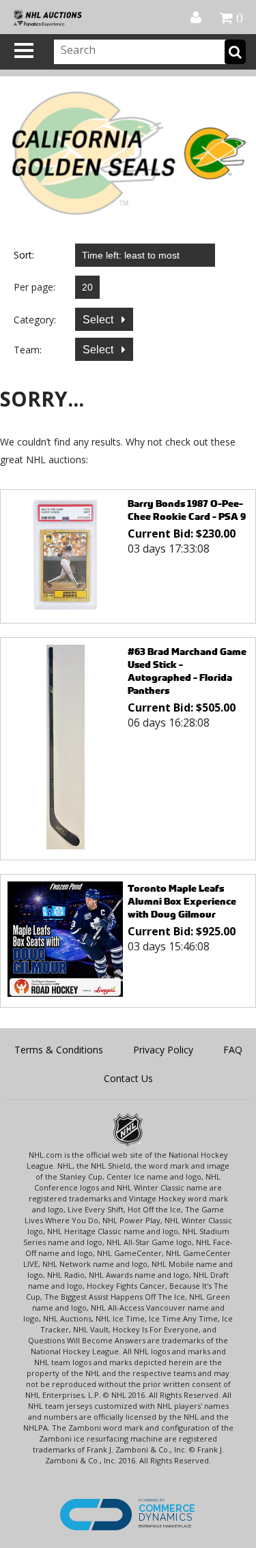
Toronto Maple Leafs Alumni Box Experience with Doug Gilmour (182, 900)
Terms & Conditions (58, 1049)
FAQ (232, 1049)
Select (99, 319)
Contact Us (128, 1078)
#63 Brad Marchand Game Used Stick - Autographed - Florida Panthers (187, 671)
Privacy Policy (163, 1049)
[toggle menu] (24, 50)
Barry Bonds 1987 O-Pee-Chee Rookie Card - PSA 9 (187, 510)
